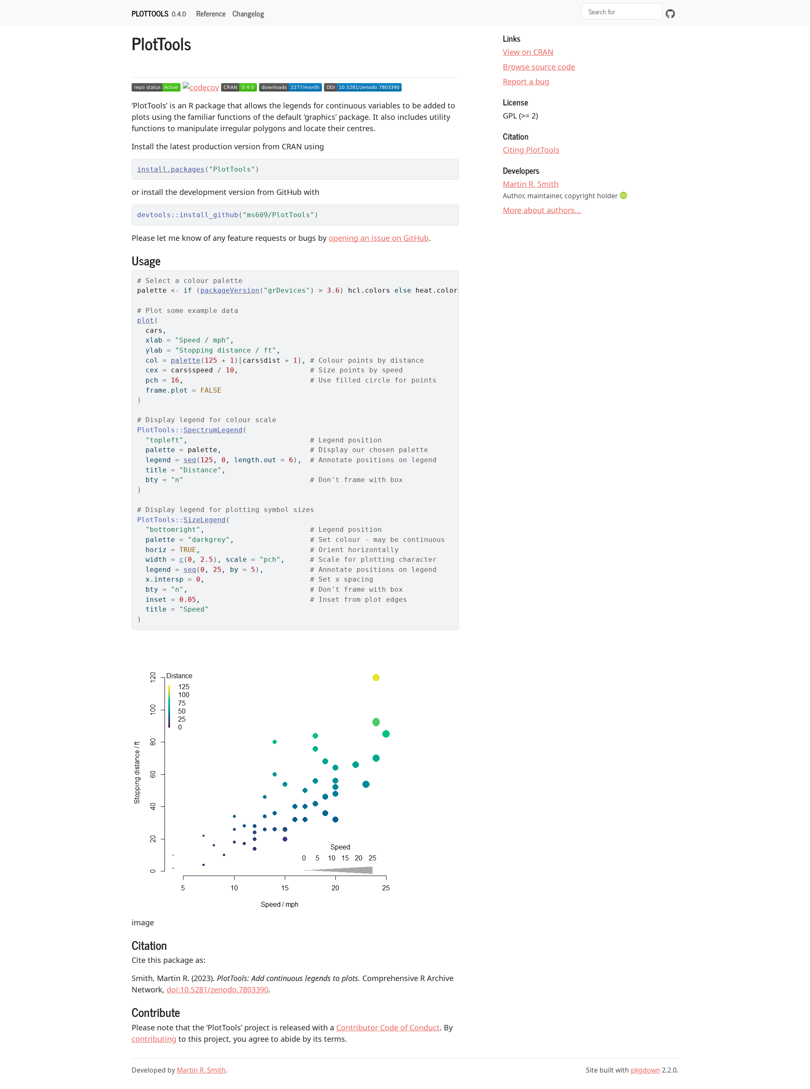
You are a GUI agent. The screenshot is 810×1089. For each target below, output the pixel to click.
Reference (211, 13)
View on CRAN (528, 52)
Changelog (248, 13)
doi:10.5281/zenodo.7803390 (217, 989)
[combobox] (621, 11)
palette (185, 360)
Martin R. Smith (531, 184)
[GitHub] (670, 13)
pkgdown (645, 1070)
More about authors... (542, 210)
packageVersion (229, 290)
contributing (154, 1039)
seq (190, 460)
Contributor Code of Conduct (388, 1027)
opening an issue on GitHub (379, 238)
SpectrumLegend (213, 430)
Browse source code (539, 67)
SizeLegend (205, 520)
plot (145, 320)
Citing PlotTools (531, 150)
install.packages (171, 169)
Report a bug (526, 81)
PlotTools (150, 13)
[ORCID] (624, 195)
